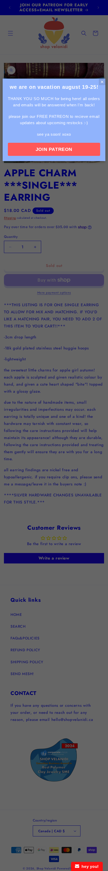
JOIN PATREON (54, 149)
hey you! (89, 866)
